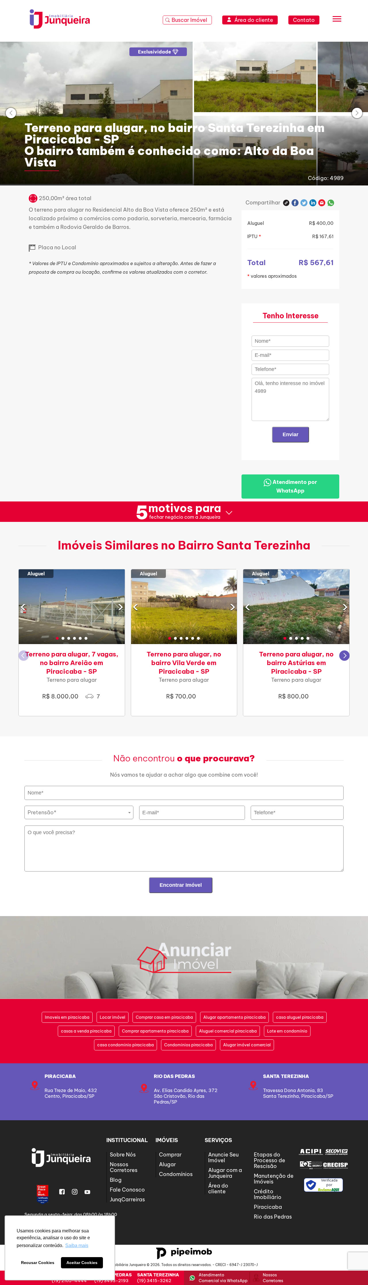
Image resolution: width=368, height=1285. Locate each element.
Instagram (75, 1192)
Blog (116, 1180)
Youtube (87, 1192)
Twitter (304, 202)
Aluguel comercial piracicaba (228, 1031)
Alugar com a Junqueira (225, 1173)
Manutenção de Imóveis (274, 1179)
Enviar (290, 434)
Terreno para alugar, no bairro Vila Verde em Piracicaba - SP (184, 662)
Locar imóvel (112, 1017)
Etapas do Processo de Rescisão (269, 1160)
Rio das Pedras (174, 1076)
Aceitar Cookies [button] (81, 1262)
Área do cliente (218, 1188)
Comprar (170, 1154)
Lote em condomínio (287, 1031)
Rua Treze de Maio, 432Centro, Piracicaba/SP (71, 1093)
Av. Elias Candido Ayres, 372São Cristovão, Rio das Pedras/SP (185, 1096)
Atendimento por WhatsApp (294, 486)
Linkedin (313, 202)
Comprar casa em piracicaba (164, 1017)
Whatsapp (331, 202)
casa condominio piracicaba (125, 1044)
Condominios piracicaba (188, 1044)
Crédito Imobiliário (267, 1194)
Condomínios (176, 1174)
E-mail (321, 202)
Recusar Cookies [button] (37, 1262)
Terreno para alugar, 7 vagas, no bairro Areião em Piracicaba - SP (71, 662)
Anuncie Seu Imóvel (223, 1157)
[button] (57, 638)
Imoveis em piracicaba (67, 1017)
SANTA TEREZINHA (286, 1076)
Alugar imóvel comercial (247, 1044)
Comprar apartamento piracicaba (155, 1031)
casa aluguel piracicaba (299, 1017)
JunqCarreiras (127, 1199)
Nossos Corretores (123, 1167)
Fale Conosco (127, 1189)
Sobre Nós (123, 1154)
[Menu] (337, 20)
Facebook (295, 202)
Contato (304, 20)
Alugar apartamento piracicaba (234, 1017)
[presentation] (11, 113)
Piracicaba (60, 1076)
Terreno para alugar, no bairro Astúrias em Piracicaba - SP (296, 662)
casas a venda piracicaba (86, 1031)
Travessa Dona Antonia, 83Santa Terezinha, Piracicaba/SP (298, 1093)
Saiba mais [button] (76, 1245)
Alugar (167, 1164)
